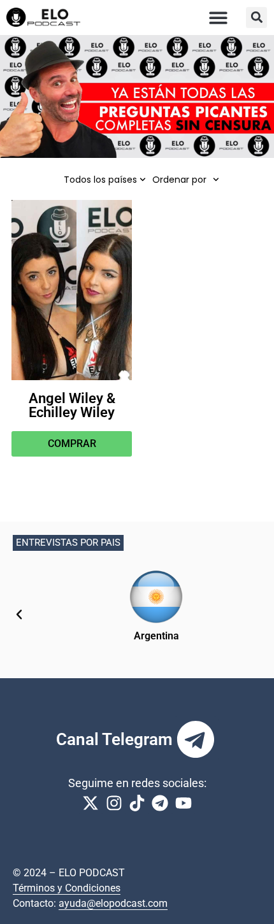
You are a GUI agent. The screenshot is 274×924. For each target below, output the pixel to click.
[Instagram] (113, 803)
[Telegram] (196, 739)
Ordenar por (179, 179)
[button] (219, 17)
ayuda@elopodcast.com (113, 903)
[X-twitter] (90, 803)
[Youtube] (183, 803)
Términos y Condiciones (66, 888)
